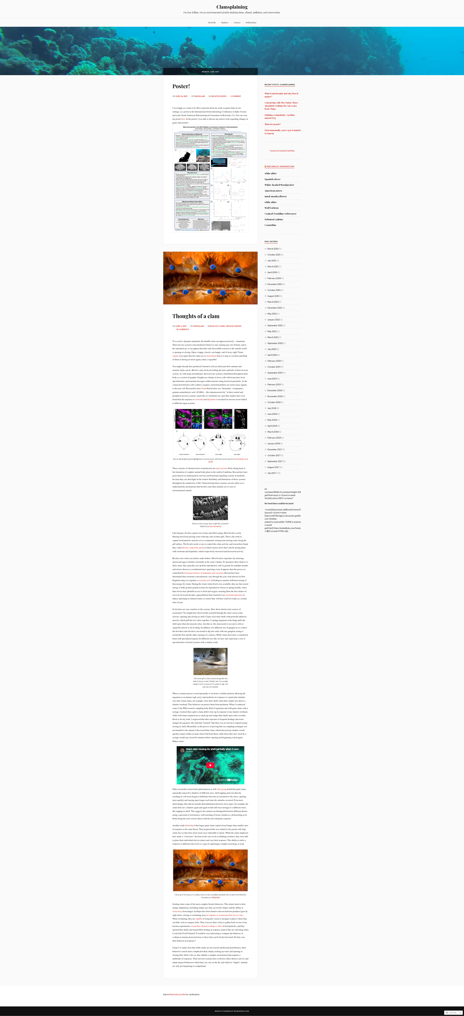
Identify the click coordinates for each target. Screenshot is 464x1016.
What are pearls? (273, 124)
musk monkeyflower (276, 196)
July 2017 (272, 473)
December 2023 (275, 284)
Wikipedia (215, 897)
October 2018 (274, 402)
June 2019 (272, 378)
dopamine (211, 399)
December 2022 (275, 307)
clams (222, 326)
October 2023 (274, 290)
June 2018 (272, 414)
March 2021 (273, 337)
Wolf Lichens (272, 208)
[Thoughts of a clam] (210, 303)
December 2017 (275, 449)
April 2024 (272, 272)
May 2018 (272, 420)
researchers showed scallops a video (206, 926)
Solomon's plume (274, 219)
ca (196, 918)
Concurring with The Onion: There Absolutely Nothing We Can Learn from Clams (281, 105)
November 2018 (275, 396)
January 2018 (274, 443)
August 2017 (273, 467)
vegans (175, 355)
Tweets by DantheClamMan (282, 150)
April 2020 (272, 355)
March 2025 (273, 266)
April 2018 (272, 426)
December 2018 (275, 390)
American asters (273, 190)
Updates (224, 22)
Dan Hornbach (215, 526)
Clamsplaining (232, 7)
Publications (251, 22)
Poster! (181, 86)
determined (190, 825)
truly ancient (221, 468)
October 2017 (274, 455)
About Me (212, 22)
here (183, 118)
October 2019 (274, 367)
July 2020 (272, 349)
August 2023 (273, 296)
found (204, 388)
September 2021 (275, 325)
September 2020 (275, 343)
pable (200, 918)
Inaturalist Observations (280, 166)
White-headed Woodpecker (279, 185)
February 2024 (274, 278)
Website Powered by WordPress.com (232, 1011)
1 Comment (235, 96)
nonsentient (212, 355)
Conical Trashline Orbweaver (281, 213)
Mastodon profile (177, 994)
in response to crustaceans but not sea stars (224, 915)
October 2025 (274, 254)
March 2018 (273, 432)
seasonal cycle (204, 580)
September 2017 (275, 461)
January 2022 (274, 319)
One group (221, 789)
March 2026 (273, 248)
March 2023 (273, 302)
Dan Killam (199, 96)
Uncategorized (219, 96)
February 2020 (274, 361)
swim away (177, 911)
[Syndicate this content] (265, 166)
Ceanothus (270, 225)
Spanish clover (273, 179)
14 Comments (182, 329)
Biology (214, 326)
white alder (271, 173)
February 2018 (274, 437)
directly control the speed (193, 547)
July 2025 (272, 260)
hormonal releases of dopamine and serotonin (204, 572)
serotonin (199, 399)
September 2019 (275, 372)
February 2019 (274, 384)
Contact (237, 22)
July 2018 (272, 408)
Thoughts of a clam (195, 315)
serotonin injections (234, 594)
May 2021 (272, 331)
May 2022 (272, 313)
